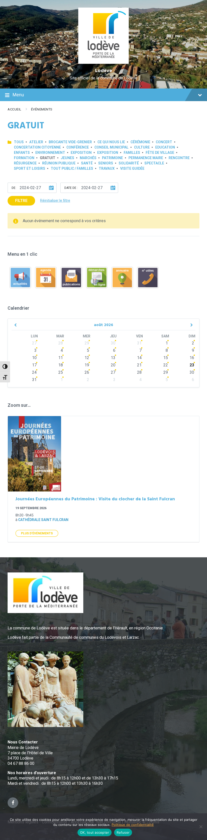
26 (87, 372)
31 (139, 343)
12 (87, 357)
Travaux (107, 168)
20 (113, 365)
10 (34, 357)
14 (139, 357)
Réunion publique (58, 163)
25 (60, 372)
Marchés (88, 158)
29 (87, 343)
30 (113, 343)
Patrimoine (112, 158)
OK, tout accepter (94, 832)
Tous (19, 142)
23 (192, 365)
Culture (142, 147)
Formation (24, 158)
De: (14, 188)
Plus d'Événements (37, 533)
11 (60, 357)
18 (60, 365)
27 (34, 343)
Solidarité (129, 163)
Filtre (21, 200)
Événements (42, 109)
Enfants (22, 153)
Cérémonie (140, 142)
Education (165, 147)
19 (87, 365)
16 (192, 357)
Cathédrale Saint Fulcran (43, 520)
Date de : (71, 188)
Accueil (14, 109)
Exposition (81, 153)
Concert (164, 142)
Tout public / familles (72, 168)
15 (165, 357)
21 (139, 365)
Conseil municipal (111, 147)
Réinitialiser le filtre (55, 200)
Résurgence (25, 163)
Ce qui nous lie (111, 142)
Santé (87, 163)
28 (60, 343)
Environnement (50, 153)
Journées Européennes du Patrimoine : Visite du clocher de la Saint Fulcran (95, 499)
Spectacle (154, 163)
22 (165, 365)
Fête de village (160, 153)
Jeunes (67, 158)
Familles (132, 153)
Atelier (36, 142)
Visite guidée (132, 168)
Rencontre (179, 158)
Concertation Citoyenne (37, 147)
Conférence (77, 147)
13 (113, 357)
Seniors (105, 163)
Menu (18, 94)
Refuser (123, 832)
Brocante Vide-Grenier (70, 142)
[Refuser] (200, 826)
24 (34, 372)
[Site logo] (103, 62)
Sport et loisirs (29, 168)
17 (34, 365)
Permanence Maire (145, 158)
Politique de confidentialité (133, 825)
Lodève (103, 71)
